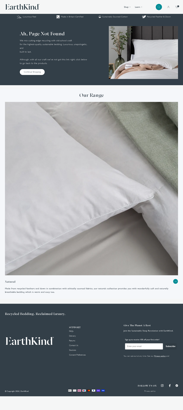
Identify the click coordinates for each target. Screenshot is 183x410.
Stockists (72, 350)
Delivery (72, 336)
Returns (72, 341)
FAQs (71, 331)
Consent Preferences (77, 355)
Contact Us (73, 345)
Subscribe (170, 346)
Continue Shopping (32, 72)
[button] (159, 7)
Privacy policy (160, 356)
